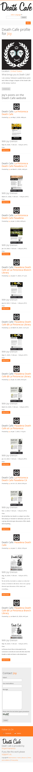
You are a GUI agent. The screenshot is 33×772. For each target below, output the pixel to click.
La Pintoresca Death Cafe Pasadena (15, 216)
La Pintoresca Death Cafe (15, 113)
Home (19, 757)
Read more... (6, 150)
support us (6, 754)
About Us (24, 757)
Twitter (18, 733)
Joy (9, 117)
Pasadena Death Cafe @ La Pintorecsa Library (16, 323)
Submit (5, 720)
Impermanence (8, 748)
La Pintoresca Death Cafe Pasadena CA (15, 165)
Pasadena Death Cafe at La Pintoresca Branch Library (16, 270)
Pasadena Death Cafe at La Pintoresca (16, 427)
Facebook (8, 733)
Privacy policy (14, 760)
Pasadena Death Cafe (16, 543)
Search (24, 17)
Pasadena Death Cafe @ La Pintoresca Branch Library (16, 610)
